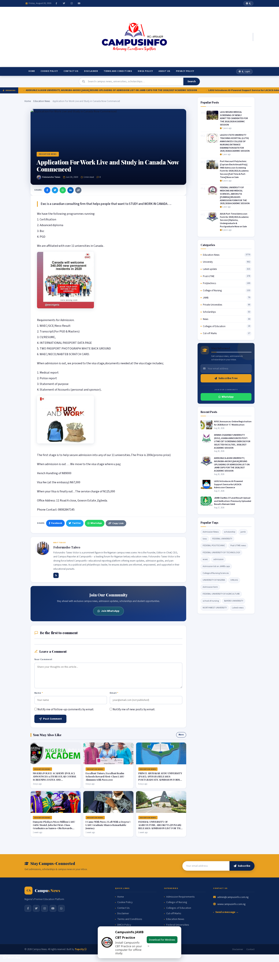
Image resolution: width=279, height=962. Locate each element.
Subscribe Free (228, 378)
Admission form (210, 587)
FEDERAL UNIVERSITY (222, 538)
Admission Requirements (180, 897)
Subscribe (244, 866)
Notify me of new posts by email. (134, 709)
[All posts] (56, 575)
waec (205, 559)
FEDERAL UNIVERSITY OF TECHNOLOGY (221, 552)
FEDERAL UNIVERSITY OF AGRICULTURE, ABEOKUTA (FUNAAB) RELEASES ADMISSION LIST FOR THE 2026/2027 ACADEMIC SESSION (160, 826)
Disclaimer (91, 71)
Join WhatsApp (110, 611)
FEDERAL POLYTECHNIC (214, 545)
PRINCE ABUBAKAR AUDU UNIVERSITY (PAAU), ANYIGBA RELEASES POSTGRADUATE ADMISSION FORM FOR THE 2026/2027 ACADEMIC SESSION (160, 780)
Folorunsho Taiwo (51, 177)
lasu (205, 538)
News (205, 319)
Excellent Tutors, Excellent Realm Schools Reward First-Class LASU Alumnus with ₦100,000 (105, 776)
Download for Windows (162, 940)
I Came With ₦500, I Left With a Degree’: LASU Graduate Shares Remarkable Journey (108, 825)
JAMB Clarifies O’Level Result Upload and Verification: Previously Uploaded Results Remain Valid (232, 501)
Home (31, 71)
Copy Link (118, 523)
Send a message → (227, 912)
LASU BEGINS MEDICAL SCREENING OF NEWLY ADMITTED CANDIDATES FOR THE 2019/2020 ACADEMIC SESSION (234, 118)
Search (192, 81)
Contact (250, 949)
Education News (41, 101)
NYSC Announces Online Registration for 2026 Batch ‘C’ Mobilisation (232, 423)
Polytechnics (209, 283)
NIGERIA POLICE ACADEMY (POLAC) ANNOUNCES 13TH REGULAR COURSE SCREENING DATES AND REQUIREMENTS (54, 778)
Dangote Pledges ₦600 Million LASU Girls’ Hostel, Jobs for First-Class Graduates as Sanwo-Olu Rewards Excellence (54, 826)
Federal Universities (177, 925)
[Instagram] (71, 3)
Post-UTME (208, 276)
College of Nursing (212, 290)
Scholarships (209, 312)
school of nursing (211, 600)
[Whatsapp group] (61, 908)
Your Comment (43, 659)
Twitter (76, 523)
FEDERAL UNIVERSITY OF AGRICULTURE (221, 593)
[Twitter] (63, 3)
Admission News (211, 531)
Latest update (210, 269)
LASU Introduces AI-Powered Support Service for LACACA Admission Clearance (228, 90)
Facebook (56, 523)
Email (114, 693)
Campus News (39, 949)
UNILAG (234, 580)
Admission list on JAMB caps (216, 566)
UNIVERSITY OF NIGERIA (214, 580)
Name (38, 693)
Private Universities (212, 304)
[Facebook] (56, 3)
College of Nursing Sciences (216, 573)
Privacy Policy (185, 71)
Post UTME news (238, 545)
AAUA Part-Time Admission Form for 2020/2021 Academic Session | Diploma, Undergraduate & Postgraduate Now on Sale (234, 220)
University (208, 262)
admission (218, 559)
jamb (243, 531)
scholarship (229, 531)
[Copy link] (78, 190)
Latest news (238, 607)
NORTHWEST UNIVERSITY (215, 607)
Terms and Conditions (118, 71)
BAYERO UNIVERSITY (233, 600)
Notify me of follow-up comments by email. (65, 709)
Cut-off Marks (210, 333)
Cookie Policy (49, 71)
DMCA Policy (145, 71)
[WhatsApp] (63, 190)
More (181, 734)
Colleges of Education (214, 326)
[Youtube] (79, 3)
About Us (164, 71)
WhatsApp (96, 523)
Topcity (79, 949)
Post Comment (52, 719)
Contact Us (71, 71)
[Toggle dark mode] (248, 3)
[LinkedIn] (70, 190)
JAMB (205, 297)
